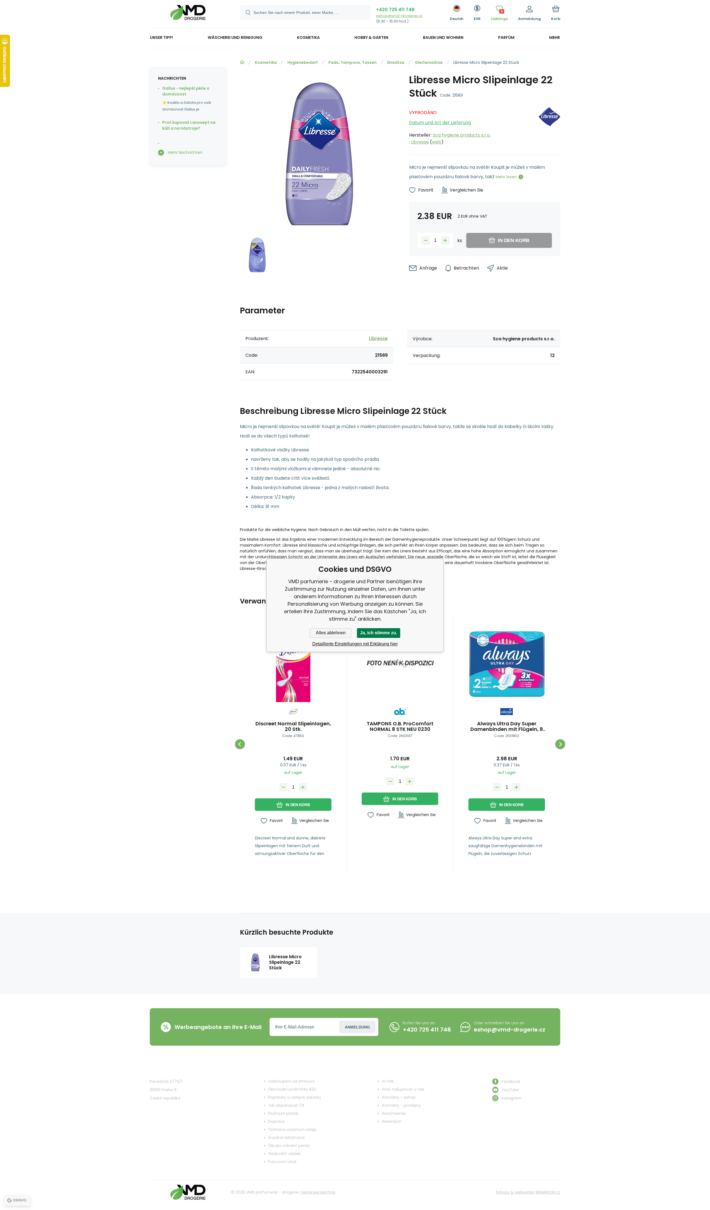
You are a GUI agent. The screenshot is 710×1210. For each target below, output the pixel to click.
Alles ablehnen (331, 632)
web (436, 142)
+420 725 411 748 (395, 9)
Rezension (392, 1121)
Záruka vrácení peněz (289, 1145)
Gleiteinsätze (429, 62)
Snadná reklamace (286, 1137)
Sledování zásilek (284, 1153)
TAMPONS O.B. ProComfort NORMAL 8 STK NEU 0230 (400, 726)
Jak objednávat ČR (286, 1105)
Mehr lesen (506, 177)
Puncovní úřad (282, 1161)
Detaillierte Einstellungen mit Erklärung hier (355, 644)
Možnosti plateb (283, 1113)
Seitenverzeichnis (318, 1192)
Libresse (420, 142)
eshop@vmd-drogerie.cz (399, 15)
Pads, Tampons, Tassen (352, 62)
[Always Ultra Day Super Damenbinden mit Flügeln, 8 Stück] (506, 664)
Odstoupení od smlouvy (291, 1081)
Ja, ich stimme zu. (378, 632)
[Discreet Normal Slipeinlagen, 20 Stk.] (293, 664)
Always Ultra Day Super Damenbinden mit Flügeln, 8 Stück (506, 726)
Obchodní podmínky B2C (292, 1089)
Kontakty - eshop (399, 1097)
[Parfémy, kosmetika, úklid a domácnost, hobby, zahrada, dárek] (242, 62)
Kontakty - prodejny (401, 1105)
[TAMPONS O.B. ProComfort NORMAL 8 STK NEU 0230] (400, 664)
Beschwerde (394, 1113)
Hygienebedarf (302, 62)
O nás (388, 1081)
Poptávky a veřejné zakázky (294, 1097)
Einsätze (395, 62)
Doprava (276, 1121)
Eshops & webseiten (515, 1192)
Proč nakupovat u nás (403, 1089)
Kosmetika (266, 62)
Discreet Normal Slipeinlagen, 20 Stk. (293, 726)
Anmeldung (357, 1027)
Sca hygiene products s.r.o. (462, 135)
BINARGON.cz (548, 1192)
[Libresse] (549, 125)
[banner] (188, 14)
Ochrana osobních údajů (292, 1129)
